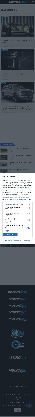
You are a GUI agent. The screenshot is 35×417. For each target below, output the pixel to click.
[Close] (31, 176)
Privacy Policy (26, 240)
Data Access (17, 240)
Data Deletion (8, 240)
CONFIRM (10, 234)
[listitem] (17, 204)
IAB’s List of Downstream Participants (19, 199)
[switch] (28, 208)
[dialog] (17, 208)
